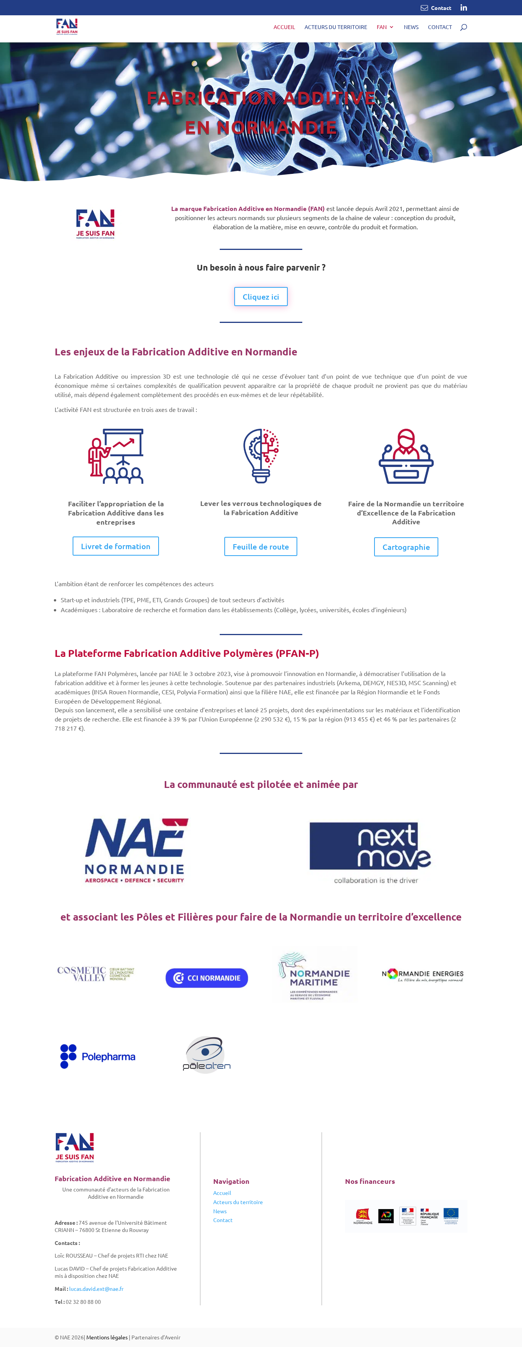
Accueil (284, 27)
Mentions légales (107, 1337)
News (411, 27)
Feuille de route (261, 546)
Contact (440, 27)
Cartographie (406, 547)
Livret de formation (116, 546)
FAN (382, 27)
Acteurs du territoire (336, 27)
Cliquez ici (261, 296)
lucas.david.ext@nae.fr (96, 1288)
